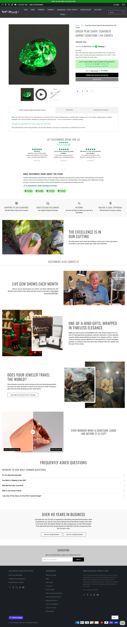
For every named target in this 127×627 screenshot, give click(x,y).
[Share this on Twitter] (78, 91)
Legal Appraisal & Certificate (100, 110)
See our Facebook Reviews (54, 593)
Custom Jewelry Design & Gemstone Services (32, 110)
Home (77, 25)
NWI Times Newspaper (16, 575)
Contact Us (49, 586)
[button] (27, 9)
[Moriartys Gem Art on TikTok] (12, 5)
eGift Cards (49, 582)
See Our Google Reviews (51, 534)
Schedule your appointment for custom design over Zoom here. (31, 124)
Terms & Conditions (52, 604)
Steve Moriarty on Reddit (16, 582)
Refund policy (50, 611)
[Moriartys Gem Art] (10, 12)
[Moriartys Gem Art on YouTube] (15, 5)
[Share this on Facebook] (82, 91)
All (82, 25)
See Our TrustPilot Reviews (74, 534)
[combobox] (116, 12)
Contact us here (90, 64)
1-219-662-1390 (23, 5)
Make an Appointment (36, 5)
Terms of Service (51, 608)
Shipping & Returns (51, 600)
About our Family (51, 575)
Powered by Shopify (31, 622)
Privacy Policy (50, 589)
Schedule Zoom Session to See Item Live (97, 75)
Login (117, 5)
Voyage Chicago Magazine (17, 579)
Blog (47, 579)
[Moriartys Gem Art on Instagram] (9, 5)
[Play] (41, 54)
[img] (63, 142)
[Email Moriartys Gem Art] (2, 5)
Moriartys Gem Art (19, 622)
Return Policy (69, 110)
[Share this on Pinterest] (87, 91)
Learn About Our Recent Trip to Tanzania (23, 395)
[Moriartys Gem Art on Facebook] (6, 5)
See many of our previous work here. (97, 66)
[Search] (122, 12)
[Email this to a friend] (92, 91)
